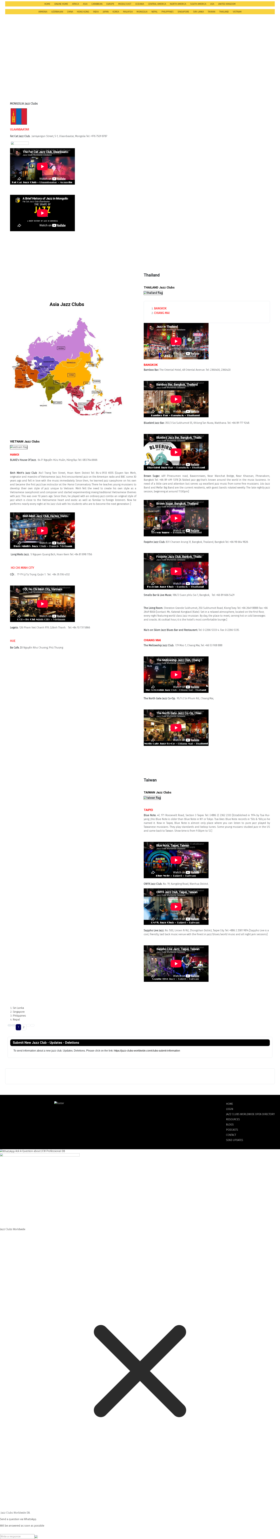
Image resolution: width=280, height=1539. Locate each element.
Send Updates (234, 1140)
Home (47, 4)
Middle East (124, 4)
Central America (157, 4)
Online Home (61, 4)
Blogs (230, 1124)
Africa (75, 4)
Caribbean (96, 4)
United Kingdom (227, 4)
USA (212, 4)
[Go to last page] (32, 1025)
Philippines (168, 11)
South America (198, 4)
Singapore (183, 11)
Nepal (155, 11)
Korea (116, 11)
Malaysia (128, 11)
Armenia (42, 11)
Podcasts (232, 1129)
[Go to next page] (28, 1025)
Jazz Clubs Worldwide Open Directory (250, 1114)
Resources (233, 1119)
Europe (110, 4)
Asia (85, 4)
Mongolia (142, 11)
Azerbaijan (57, 11)
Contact (231, 1134)
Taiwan (211, 11)
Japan (106, 11)
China (70, 11)
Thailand (224, 11)
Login (229, 1109)
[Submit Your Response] (36, 1536)
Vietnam (237, 11)
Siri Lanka (198, 11)
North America (178, 4)
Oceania (139, 4)
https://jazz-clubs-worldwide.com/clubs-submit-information (147, 1050)
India (96, 11)
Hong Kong (83, 11)
